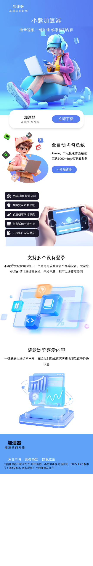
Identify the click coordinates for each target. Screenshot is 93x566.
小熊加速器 (64, 169)
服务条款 (31, 459)
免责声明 (14, 459)
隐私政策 (48, 459)
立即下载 (66, 119)
